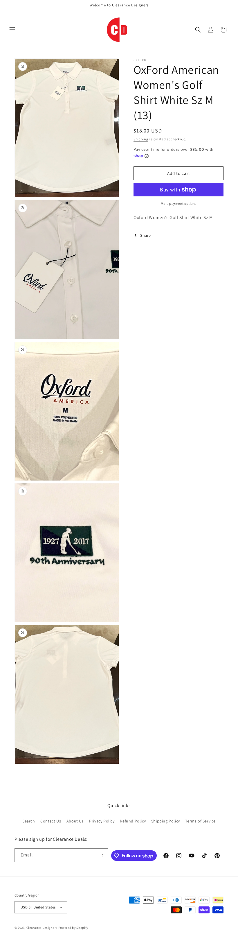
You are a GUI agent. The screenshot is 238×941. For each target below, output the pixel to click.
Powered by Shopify (73, 928)
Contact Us (50, 821)
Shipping (141, 139)
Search (28, 821)
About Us (75, 821)
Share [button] (145, 235)
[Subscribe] (101, 855)
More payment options (178, 203)
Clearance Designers (41, 928)
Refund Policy (133, 821)
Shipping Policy (165, 821)
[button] (12, 29)
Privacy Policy (101, 821)
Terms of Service (200, 821)
